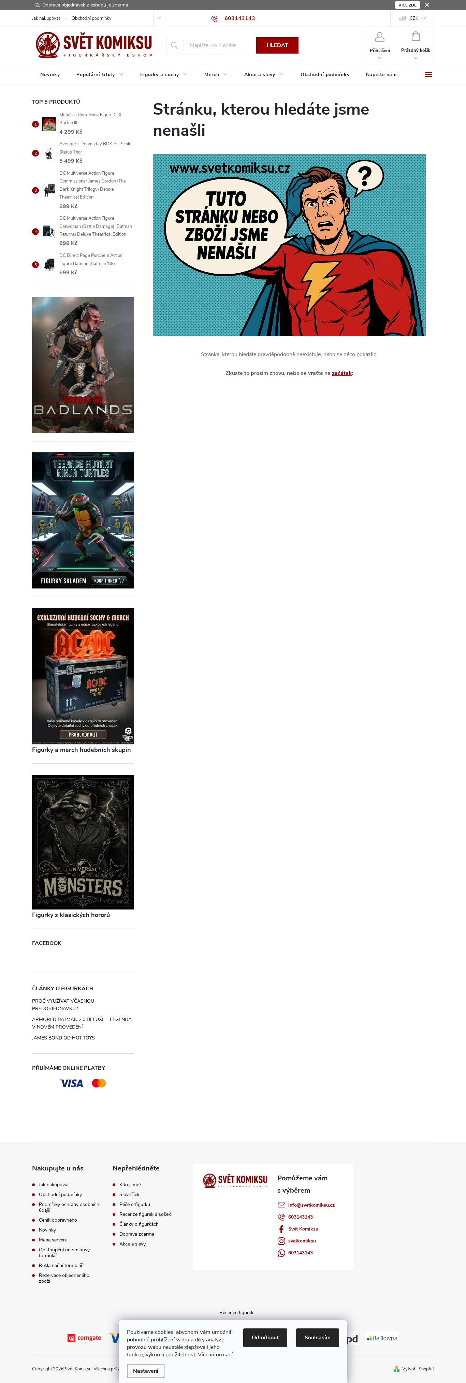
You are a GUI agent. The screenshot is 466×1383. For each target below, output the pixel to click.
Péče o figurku (134, 1204)
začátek (342, 373)
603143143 (300, 1217)
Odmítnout (265, 1337)
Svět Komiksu (303, 1229)
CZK (414, 18)
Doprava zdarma (136, 1234)
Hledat (277, 45)
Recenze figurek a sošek (145, 1214)
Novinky (47, 1230)
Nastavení (145, 1371)
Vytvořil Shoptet (418, 1369)
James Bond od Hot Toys (63, 1038)
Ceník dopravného (58, 1220)
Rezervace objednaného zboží (64, 1278)
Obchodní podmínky (92, 18)
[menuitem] (50, 74)
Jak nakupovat (46, 18)
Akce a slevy (132, 1244)
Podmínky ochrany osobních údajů (69, 1207)
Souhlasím (318, 1337)
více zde (407, 5)
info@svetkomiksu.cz (311, 1205)
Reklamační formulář (61, 1265)
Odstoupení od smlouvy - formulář (66, 1253)
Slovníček (129, 1194)
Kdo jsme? (130, 1185)
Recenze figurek (236, 1312)
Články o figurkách (139, 1224)
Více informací (215, 1354)
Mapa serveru (53, 1240)
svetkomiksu (302, 1241)
